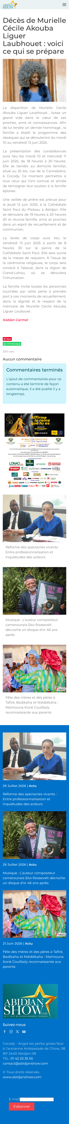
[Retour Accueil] (10, 4)
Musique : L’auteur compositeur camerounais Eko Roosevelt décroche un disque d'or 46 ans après (34, 878)
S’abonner (21, 1106)
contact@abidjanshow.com (25, 1063)
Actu (33, 786)
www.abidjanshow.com (22, 1077)
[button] (64, 4)
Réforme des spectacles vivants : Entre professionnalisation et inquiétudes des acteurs (30, 799)
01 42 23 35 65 (21, 1058)
